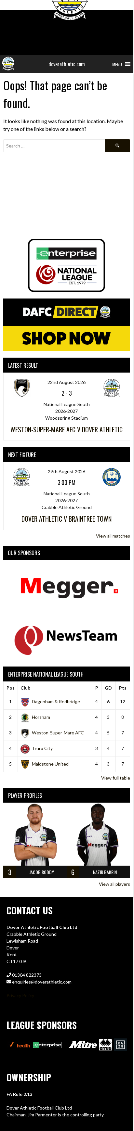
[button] (117, 64)
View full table (115, 778)
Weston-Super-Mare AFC (58, 732)
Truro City (42, 748)
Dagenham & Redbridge (56, 701)
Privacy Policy (20, 995)
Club (25, 688)
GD (108, 688)
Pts (123, 688)
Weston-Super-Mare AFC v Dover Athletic (66, 429)
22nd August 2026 (66, 382)
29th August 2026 (66, 471)
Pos (11, 688)
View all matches (113, 536)
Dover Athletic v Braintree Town (66, 519)
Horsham (41, 717)
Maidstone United (50, 764)
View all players (114, 884)
